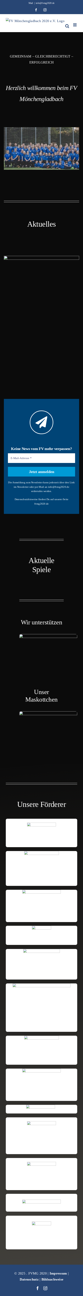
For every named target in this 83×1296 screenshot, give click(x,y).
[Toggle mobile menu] (75, 25)
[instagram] (45, 1288)
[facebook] (38, 1288)
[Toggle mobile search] (67, 26)
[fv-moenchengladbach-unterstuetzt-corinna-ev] (48, 636)
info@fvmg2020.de (45, 3)
